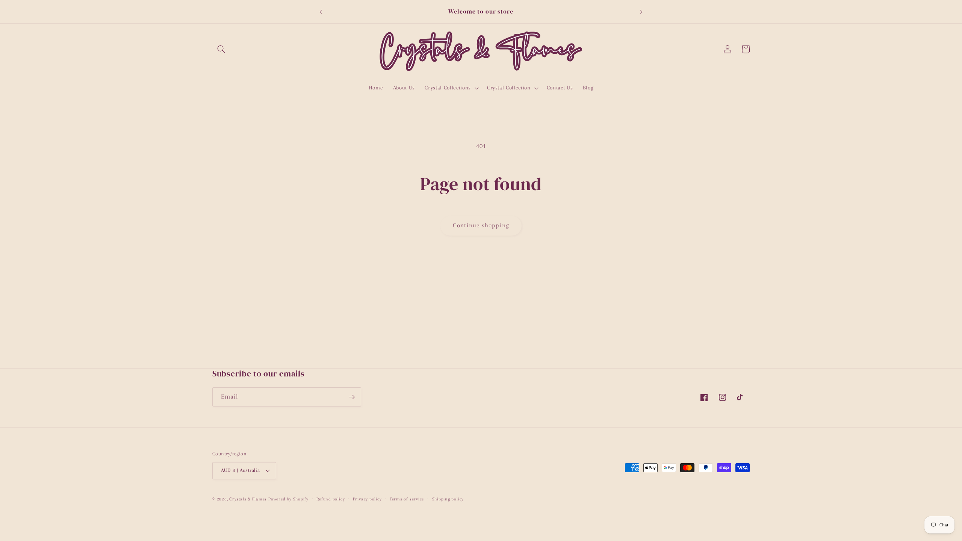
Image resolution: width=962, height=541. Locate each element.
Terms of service (407, 499)
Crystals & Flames (248, 499)
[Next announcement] (641, 11)
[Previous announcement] (320, 11)
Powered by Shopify (288, 499)
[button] (221, 49)
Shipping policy (448, 499)
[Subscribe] (352, 397)
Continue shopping (481, 225)
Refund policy (330, 499)
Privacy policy (367, 499)
